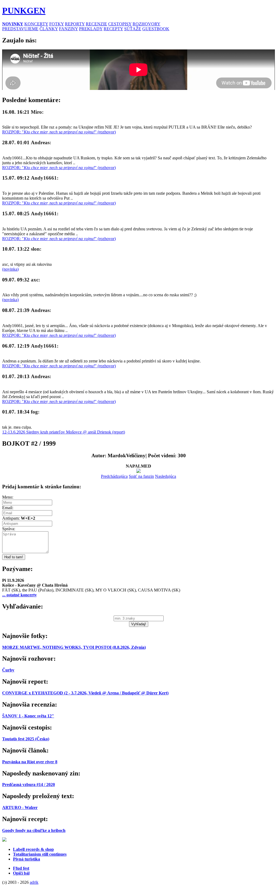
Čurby (8, 670)
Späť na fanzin (141, 476)
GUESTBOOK (155, 28)
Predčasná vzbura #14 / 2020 (28, 784)
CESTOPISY (119, 24)
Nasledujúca (165, 476)
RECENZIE (96, 24)
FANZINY (68, 28)
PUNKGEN (23, 10)
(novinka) (10, 269)
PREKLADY (91, 28)
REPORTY (75, 24)
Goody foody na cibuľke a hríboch (33, 830)
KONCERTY (36, 24)
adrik (34, 882)
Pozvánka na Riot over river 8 (29, 762)
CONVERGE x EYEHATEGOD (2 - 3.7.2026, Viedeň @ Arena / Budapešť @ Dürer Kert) (85, 693)
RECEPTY (113, 28)
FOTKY (56, 24)
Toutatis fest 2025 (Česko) (25, 739)
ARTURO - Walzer (20, 807)
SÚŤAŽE (132, 28)
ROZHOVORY (146, 24)
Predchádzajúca (114, 476)
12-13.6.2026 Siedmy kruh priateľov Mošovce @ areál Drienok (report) (63, 432)
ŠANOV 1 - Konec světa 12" (28, 716)
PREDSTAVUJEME (20, 28)
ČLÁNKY (48, 28)
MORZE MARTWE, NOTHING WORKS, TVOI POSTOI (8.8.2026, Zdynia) (74, 647)
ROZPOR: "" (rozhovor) (59, 132)
